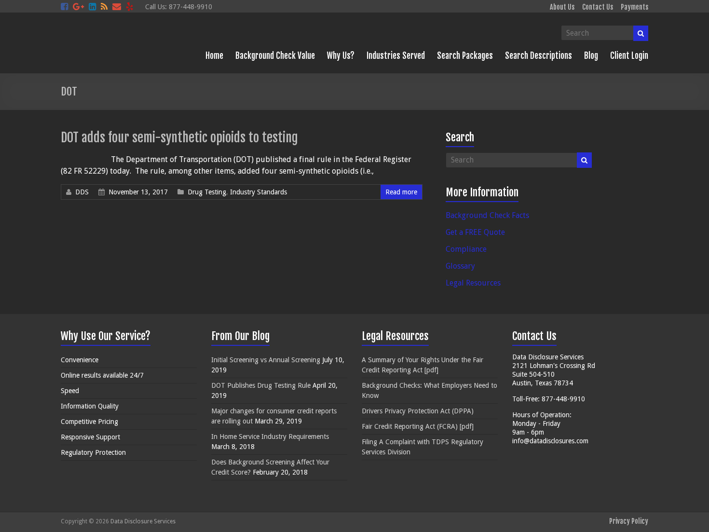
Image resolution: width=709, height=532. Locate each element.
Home (214, 56)
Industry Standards (258, 192)
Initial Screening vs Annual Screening (265, 360)
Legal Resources (473, 282)
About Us (562, 7)
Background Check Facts (487, 215)
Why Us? (340, 56)
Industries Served (396, 56)
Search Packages (465, 56)
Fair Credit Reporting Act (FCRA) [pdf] (418, 426)
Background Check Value (275, 56)
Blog (591, 56)
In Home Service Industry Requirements (270, 436)
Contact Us (597, 7)
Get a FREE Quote (475, 232)
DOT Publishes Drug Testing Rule (261, 385)
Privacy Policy (628, 521)
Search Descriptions (538, 56)
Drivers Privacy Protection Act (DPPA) (418, 411)
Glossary (460, 266)
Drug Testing (207, 192)
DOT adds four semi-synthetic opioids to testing (179, 137)
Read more (401, 192)
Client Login (629, 56)
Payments (634, 7)
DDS (82, 192)
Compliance (466, 249)
